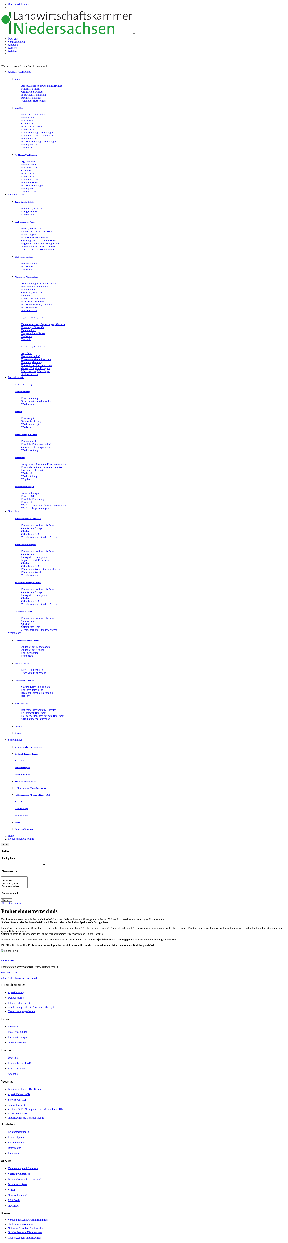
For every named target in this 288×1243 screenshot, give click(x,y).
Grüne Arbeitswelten (32, 91)
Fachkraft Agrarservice (33, 114)
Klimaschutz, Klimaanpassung (37, 231)
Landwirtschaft (29, 176)
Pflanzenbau (27, 266)
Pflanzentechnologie (32, 185)
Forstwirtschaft (29, 167)
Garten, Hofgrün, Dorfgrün (35, 368)
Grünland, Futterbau (32, 292)
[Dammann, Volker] (15, 886)
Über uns (13, 38)
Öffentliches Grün (30, 534)
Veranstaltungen (16, 41)
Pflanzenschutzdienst (19, 1003)
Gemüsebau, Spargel (32, 528)
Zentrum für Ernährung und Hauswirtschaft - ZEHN (35, 1109)
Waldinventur (28, 404)
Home (11, 835)
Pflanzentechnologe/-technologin (38, 141)
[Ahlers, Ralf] (15, 880)
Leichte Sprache (16, 1137)
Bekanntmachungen (18, 1131)
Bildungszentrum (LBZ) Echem (25, 1089)
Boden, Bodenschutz (32, 228)
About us (13, 1073)
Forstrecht (26, 502)
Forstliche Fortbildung (33, 499)
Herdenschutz (28, 330)
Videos (11, 1189)
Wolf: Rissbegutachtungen (35, 508)
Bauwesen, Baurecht (32, 208)
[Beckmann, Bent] (15, 883)
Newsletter (13, 1205)
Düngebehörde (16, 997)
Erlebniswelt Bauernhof (33, 712)
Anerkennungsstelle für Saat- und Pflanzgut (31, 1007)
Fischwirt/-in (28, 117)
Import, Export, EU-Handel (35, 560)
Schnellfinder (15, 739)
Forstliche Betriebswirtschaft (36, 444)
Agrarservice (28, 161)
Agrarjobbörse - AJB (19, 1094)
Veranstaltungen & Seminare (23, 1168)
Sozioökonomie (29, 374)
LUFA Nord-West (17, 1113)
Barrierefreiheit (16, 1142)
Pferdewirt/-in (28, 138)
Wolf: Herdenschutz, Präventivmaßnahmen (43, 505)
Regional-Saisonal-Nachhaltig (37, 692)
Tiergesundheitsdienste (33, 333)
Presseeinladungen (18, 1031)
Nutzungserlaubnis (18, 1042)
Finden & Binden (30, 88)
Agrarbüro (26, 353)
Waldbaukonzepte (30, 424)
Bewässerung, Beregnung (34, 286)
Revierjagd (27, 188)
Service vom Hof (17, 1099)
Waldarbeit (27, 473)
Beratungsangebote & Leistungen (25, 1179)
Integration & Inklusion (33, 94)
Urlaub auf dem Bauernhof (35, 718)
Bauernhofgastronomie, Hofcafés (38, 709)
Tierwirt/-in (27, 147)
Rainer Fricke (7, 960)
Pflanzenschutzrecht (31, 572)
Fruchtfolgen (28, 289)
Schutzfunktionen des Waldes (36, 401)
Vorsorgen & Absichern (33, 100)
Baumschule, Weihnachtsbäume (38, 525)
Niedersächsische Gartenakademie (26, 1117)
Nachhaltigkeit (29, 234)
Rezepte (25, 695)
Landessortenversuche (33, 298)
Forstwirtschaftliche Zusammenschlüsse (42, 467)
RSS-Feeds (14, 1200)
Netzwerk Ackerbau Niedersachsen (26, 1228)
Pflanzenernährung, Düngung (36, 304)
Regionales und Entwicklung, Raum (40, 243)
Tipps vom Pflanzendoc (33, 672)
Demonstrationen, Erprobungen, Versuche (43, 324)
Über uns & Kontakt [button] (19, 4)
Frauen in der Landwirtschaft (36, 365)
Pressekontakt (15, 1026)
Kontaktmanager (17, 1068)
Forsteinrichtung (29, 398)
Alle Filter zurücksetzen (13, 903)
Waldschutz (27, 427)
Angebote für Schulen (32, 649)
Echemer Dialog (29, 652)
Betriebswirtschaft (30, 356)
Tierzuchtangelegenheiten (21, 1011)
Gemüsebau (27, 554)
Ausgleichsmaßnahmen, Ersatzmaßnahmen (43, 464)
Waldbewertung (29, 450)
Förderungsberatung (31, 362)
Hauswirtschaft (29, 173)
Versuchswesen (29, 310)
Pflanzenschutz (29, 307)
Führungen (27, 655)
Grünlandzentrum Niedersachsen (25, 1232)
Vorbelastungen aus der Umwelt (38, 246)
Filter (5, 844)
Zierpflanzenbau (29, 575)
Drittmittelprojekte (17, 1184)
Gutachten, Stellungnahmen (35, 447)
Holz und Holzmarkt (32, 470)
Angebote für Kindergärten (35, 646)
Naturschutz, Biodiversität (35, 237)
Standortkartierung (31, 421)
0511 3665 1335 (9, 972)
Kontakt (12, 50)
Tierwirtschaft (28, 191)
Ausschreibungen (30, 493)
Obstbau (25, 531)
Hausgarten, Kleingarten (34, 557)
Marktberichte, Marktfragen (35, 371)
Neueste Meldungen (18, 1195)
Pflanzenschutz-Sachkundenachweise (41, 569)
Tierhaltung (27, 269)
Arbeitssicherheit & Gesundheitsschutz (41, 85)
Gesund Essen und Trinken (35, 686)
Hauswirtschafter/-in (32, 126)
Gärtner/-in (27, 123)
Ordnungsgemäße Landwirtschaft (38, 240)
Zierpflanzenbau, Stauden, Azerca (39, 537)
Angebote (13, 44)
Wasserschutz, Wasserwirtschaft (38, 249)
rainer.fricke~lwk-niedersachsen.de (19, 978)
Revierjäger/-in (29, 144)
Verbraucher (14, 632)
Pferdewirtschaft (29, 182)
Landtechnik (27, 214)
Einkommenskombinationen (36, 359)
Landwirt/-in (27, 129)
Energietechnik (29, 211)
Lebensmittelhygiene (32, 689)
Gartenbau (26, 170)
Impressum (14, 1153)
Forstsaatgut (27, 418)
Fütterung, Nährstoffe (32, 327)
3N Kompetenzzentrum (20, 1224)
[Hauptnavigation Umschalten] (134, 33)
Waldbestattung (29, 476)
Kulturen (26, 295)
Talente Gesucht (16, 1105)
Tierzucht (26, 339)
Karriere (12, 47)
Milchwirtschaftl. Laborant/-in (37, 135)
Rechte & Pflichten (31, 97)
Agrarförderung (16, 992)
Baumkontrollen (29, 441)
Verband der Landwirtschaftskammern (28, 1219)
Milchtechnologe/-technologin (37, 132)
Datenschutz (14, 1147)
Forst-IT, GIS (28, 496)
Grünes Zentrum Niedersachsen (24, 1237)
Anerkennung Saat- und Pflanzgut (39, 283)
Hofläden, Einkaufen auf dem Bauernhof (42, 715)
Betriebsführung (29, 263)
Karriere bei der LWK (19, 1063)
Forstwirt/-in (27, 120)
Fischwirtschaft (29, 164)
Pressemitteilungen (18, 1037)
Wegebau (26, 479)
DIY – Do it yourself (32, 669)
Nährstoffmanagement (33, 301)
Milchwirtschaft (29, 179)
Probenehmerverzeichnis (21, 838)
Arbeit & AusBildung (19, 71)
